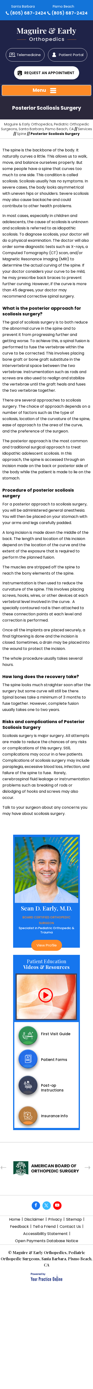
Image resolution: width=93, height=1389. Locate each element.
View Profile (32, 945)
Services (85, 129)
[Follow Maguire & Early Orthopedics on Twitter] (46, 1205)
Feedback (19, 1226)
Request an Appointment (49, 72)
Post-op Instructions (52, 1088)
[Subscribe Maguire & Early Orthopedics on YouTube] (57, 1205)
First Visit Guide (55, 1033)
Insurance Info (54, 1115)
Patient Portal (71, 54)
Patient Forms (54, 1059)
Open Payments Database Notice (46, 1241)
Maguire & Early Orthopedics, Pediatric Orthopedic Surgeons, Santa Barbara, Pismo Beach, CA (45, 126)
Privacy (55, 1219)
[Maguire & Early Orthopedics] (46, 32)
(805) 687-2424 (28, 13)
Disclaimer (34, 1219)
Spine (21, 133)
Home (14, 1219)
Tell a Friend (44, 1226)
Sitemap (74, 1219)
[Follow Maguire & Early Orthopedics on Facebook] (36, 1205)
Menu (39, 90)
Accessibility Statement (45, 1233)
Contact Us (70, 1226)
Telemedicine (29, 54)
